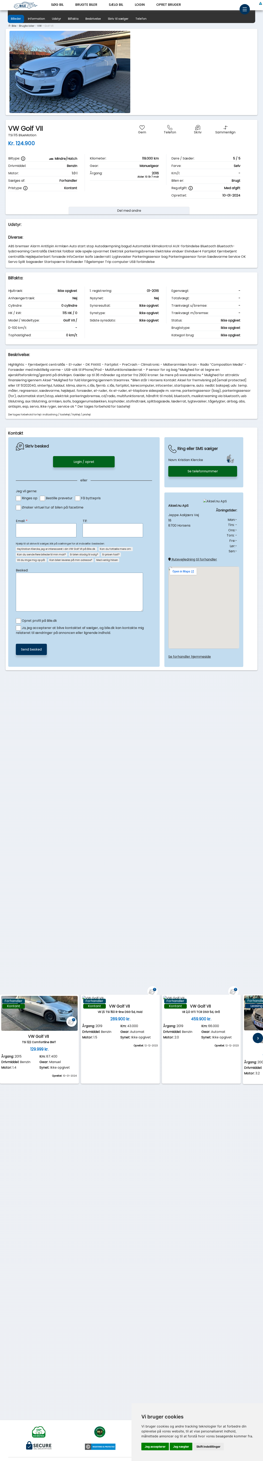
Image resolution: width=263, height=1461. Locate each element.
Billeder (16, 19)
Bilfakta (73, 19)
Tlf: (85, 521)
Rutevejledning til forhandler (194, 559)
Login (140, 4)
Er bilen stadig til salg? (84, 554)
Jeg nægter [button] (181, 1446)
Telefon (140, 19)
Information (36, 19)
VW (39, 26)
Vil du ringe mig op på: (31, 560)
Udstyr (56, 19)
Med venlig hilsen (107, 560)
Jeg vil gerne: (26, 491)
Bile (13, 26)
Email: (22, 521)
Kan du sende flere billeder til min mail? (41, 554)
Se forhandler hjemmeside (189, 656)
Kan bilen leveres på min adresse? (71, 560)
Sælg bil (116, 4)
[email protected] (231, 380)
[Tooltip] (23, 158)
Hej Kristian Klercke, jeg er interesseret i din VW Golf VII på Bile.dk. (56, 549)
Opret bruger (168, 4)
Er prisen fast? (111, 554)
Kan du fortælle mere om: (116, 549)
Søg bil (57, 4)
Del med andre (129, 210)
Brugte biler (86, 4)
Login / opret (84, 461)
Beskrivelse (93, 19)
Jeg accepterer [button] (155, 1446)
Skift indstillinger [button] (208, 1446)
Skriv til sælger (118, 19)
